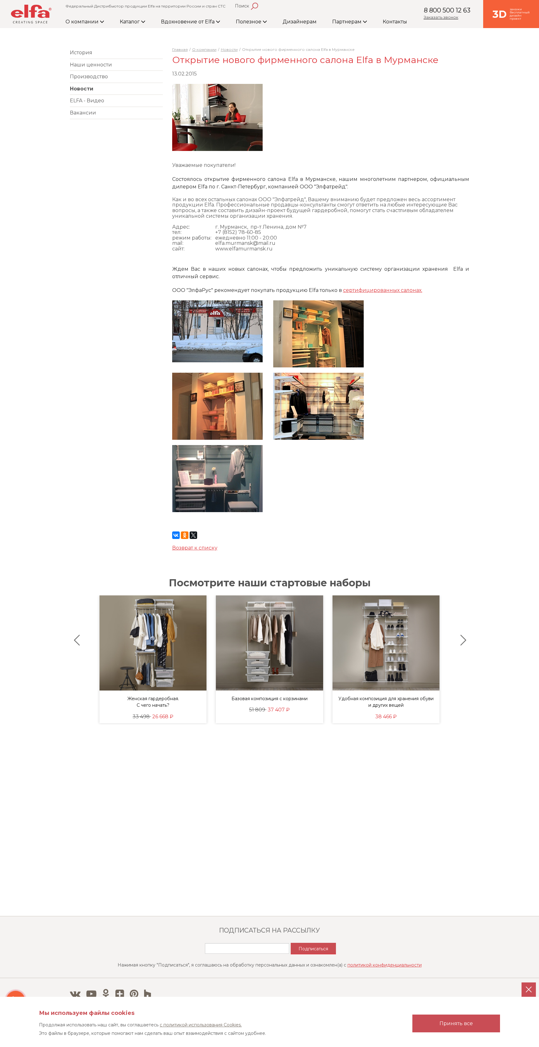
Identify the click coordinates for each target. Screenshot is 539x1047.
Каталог (130, 22)
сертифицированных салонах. (382, 290)
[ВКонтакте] (176, 535)
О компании (83, 22)
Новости (81, 89)
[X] (193, 535)
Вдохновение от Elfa (188, 22)
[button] (75, 640)
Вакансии (83, 113)
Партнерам (347, 22)
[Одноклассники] (184, 535)
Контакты (395, 22)
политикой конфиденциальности (384, 965)
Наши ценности (91, 65)
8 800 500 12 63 (447, 10)
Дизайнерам (300, 22)
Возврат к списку (194, 548)
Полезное (249, 22)
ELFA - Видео (87, 101)
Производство (89, 77)
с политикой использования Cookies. (201, 1025)
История (81, 53)
